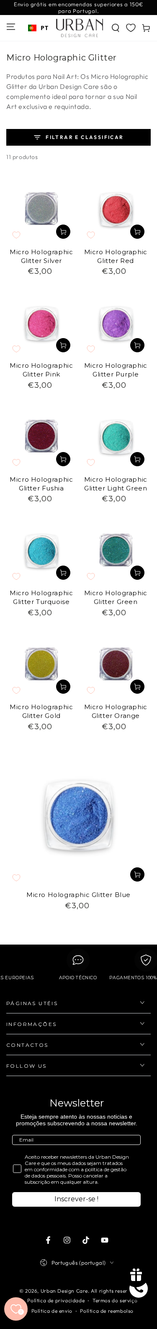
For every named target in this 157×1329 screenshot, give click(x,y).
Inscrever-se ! (76, 1199)
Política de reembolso (107, 1311)
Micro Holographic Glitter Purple (115, 369)
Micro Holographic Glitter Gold (41, 711)
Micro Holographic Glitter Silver (41, 256)
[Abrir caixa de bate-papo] (138, 1288)
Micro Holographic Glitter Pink (41, 369)
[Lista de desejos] (130, 27)
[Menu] (11, 27)
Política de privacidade (56, 1300)
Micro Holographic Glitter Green (115, 597)
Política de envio (51, 1311)
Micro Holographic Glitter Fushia (41, 483)
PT (44, 28)
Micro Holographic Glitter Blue (78, 895)
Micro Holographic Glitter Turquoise (41, 597)
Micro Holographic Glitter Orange (115, 711)
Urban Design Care (64, 1291)
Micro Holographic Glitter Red (115, 256)
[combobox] (38, 28)
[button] (115, 28)
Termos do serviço (115, 1300)
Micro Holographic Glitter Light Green (115, 483)
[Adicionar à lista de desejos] (16, 235)
